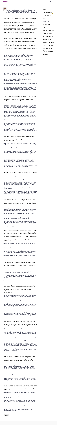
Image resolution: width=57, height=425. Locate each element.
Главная (39, 1)
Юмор (50, 1)
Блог (43, 1)
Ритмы (46, 1)
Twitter (44, 61)
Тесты (53, 1)
